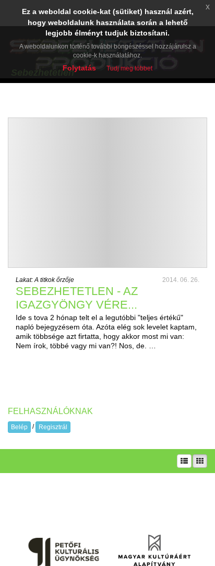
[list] (184, 461)
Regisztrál (53, 427)
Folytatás (79, 68)
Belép (19, 427)
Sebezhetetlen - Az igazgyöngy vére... (77, 298)
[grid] (200, 461)
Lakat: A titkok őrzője (45, 280)
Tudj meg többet (129, 68)
